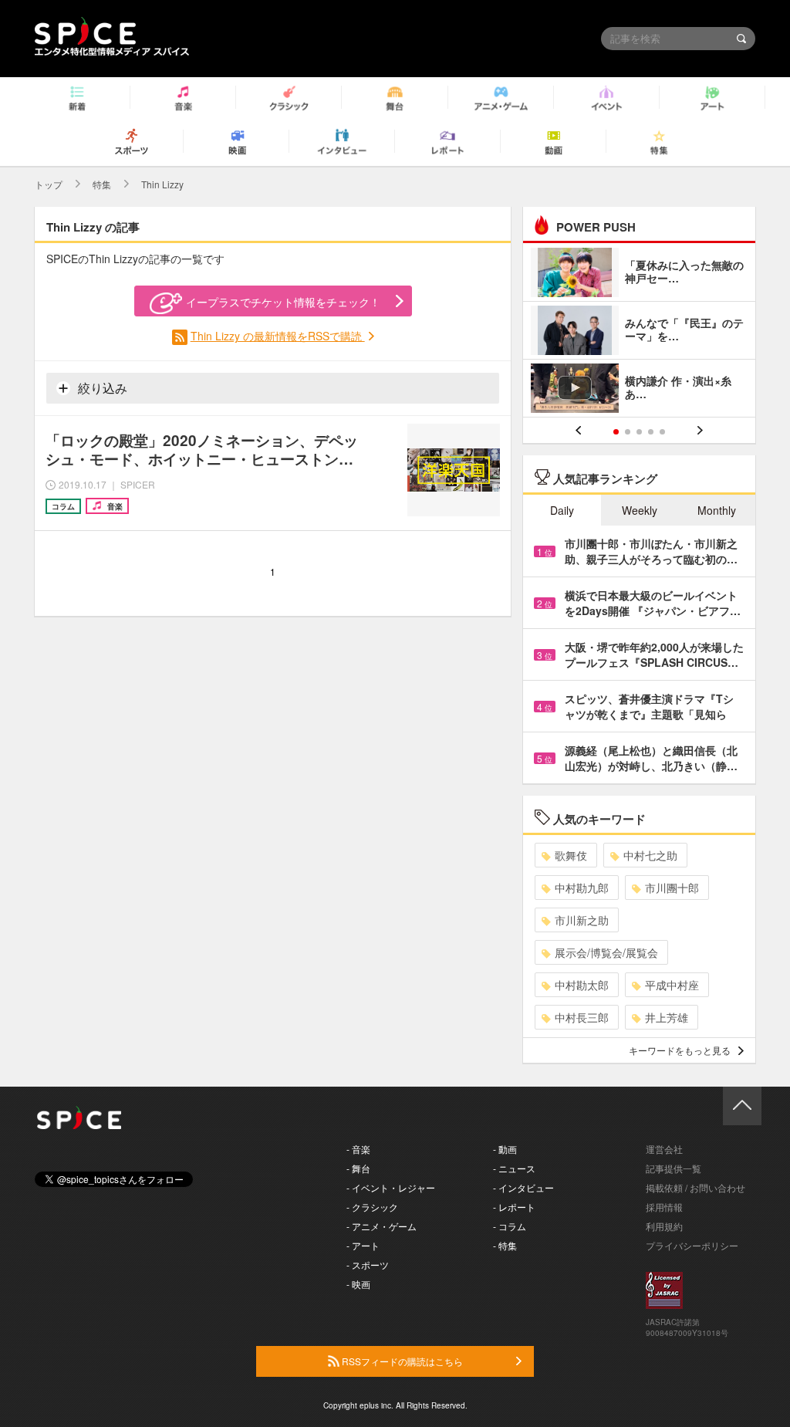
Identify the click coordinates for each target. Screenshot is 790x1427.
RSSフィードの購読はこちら (401, 1361)
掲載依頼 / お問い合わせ (695, 1187)
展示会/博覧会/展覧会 (606, 952)
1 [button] (616, 432)
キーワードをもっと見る (680, 1050)
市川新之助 (582, 920)
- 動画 (505, 1148)
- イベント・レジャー (390, 1187)
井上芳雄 (666, 1017)
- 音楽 (358, 1148)
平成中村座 (672, 984)
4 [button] (650, 432)
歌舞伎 (571, 855)
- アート (363, 1245)
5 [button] (662, 432)
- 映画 (358, 1283)
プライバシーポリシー (692, 1245)
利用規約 (664, 1226)
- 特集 (505, 1245)
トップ (48, 184)
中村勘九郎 (582, 887)
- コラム (509, 1226)
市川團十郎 (672, 887)
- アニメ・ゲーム (381, 1226)
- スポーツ (367, 1264)
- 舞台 (358, 1168)
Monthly (716, 510)
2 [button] (627, 432)
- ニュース (514, 1168)
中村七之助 (650, 855)
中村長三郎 (582, 1017)
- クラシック (372, 1206)
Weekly (639, 510)
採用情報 (664, 1206)
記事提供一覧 (673, 1168)
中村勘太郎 (582, 984)
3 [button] (639, 432)
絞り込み (101, 388)
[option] (639, 332)
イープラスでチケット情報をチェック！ (283, 301)
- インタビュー (523, 1187)
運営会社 (664, 1148)
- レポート (514, 1206)
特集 (102, 184)
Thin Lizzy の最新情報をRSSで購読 (278, 335)
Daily (562, 510)
